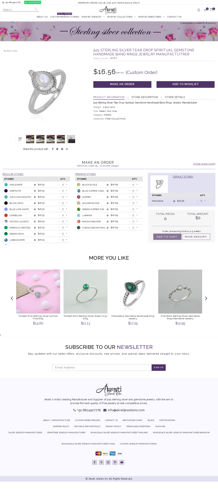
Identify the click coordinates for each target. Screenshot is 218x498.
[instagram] (108, 462)
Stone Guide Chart (204, 164)
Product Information (109, 97)
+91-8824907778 (88, 410)
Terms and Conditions (138, 426)
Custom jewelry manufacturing (138, 444)
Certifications (167, 420)
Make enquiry (196, 236)
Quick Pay (160, 426)
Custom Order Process (87, 420)
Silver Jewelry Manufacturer (25, 432)
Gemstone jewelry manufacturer (66, 432)
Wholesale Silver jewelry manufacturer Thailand (119, 432)
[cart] (211, 11)
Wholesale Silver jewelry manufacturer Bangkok (181, 432)
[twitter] (101, 462)
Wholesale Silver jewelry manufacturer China (88, 444)
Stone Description (144, 97)
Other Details (175, 97)
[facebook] (94, 462)
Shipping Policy (61, 426)
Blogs (151, 420)
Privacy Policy (113, 426)
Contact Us (174, 17)
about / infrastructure (56, 420)
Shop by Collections (120, 17)
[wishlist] (205, 11)
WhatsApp (34, 2)
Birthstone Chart (133, 420)
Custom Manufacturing (64, 16)
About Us (42, 17)
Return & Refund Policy (87, 426)
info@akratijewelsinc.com (126, 410)
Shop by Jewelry (92, 17)
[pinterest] (115, 462)
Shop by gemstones (149, 17)
